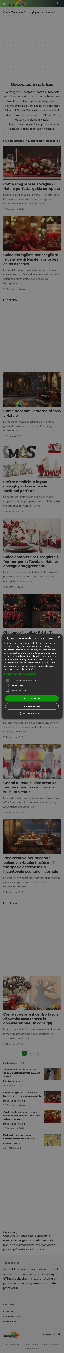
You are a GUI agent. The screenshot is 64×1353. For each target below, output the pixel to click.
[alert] (32, 676)
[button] (32, 673)
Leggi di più (27, 669)
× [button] (58, 637)
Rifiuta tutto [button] (32, 706)
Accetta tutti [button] (32, 698)
